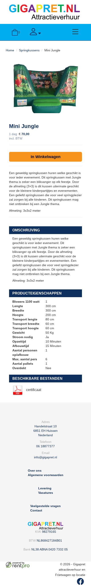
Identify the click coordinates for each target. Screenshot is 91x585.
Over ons (35, 470)
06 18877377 (45, 446)
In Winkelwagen (46, 157)
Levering (44, 488)
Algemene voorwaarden (45, 475)
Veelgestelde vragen (45, 506)
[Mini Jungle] (45, 88)
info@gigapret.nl (45, 457)
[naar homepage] (44, 12)
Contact (36, 510)
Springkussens (29, 50)
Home (10, 50)
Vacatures (45, 492)
